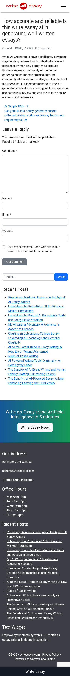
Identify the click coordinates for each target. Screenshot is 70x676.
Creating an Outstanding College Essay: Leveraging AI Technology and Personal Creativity (34, 338)
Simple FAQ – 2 (18, 106)
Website (7, 231)
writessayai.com (30, 654)
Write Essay (35, 671)
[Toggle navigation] (63, 6)
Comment (9, 151)
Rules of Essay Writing (23, 356)
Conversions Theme (42, 659)
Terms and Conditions (18, 480)
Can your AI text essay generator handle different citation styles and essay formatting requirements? (33, 115)
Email (6, 214)
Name (7, 198)
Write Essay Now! (35, 427)
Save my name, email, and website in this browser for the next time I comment (33, 249)
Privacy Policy (50, 654)
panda (9, 48)
